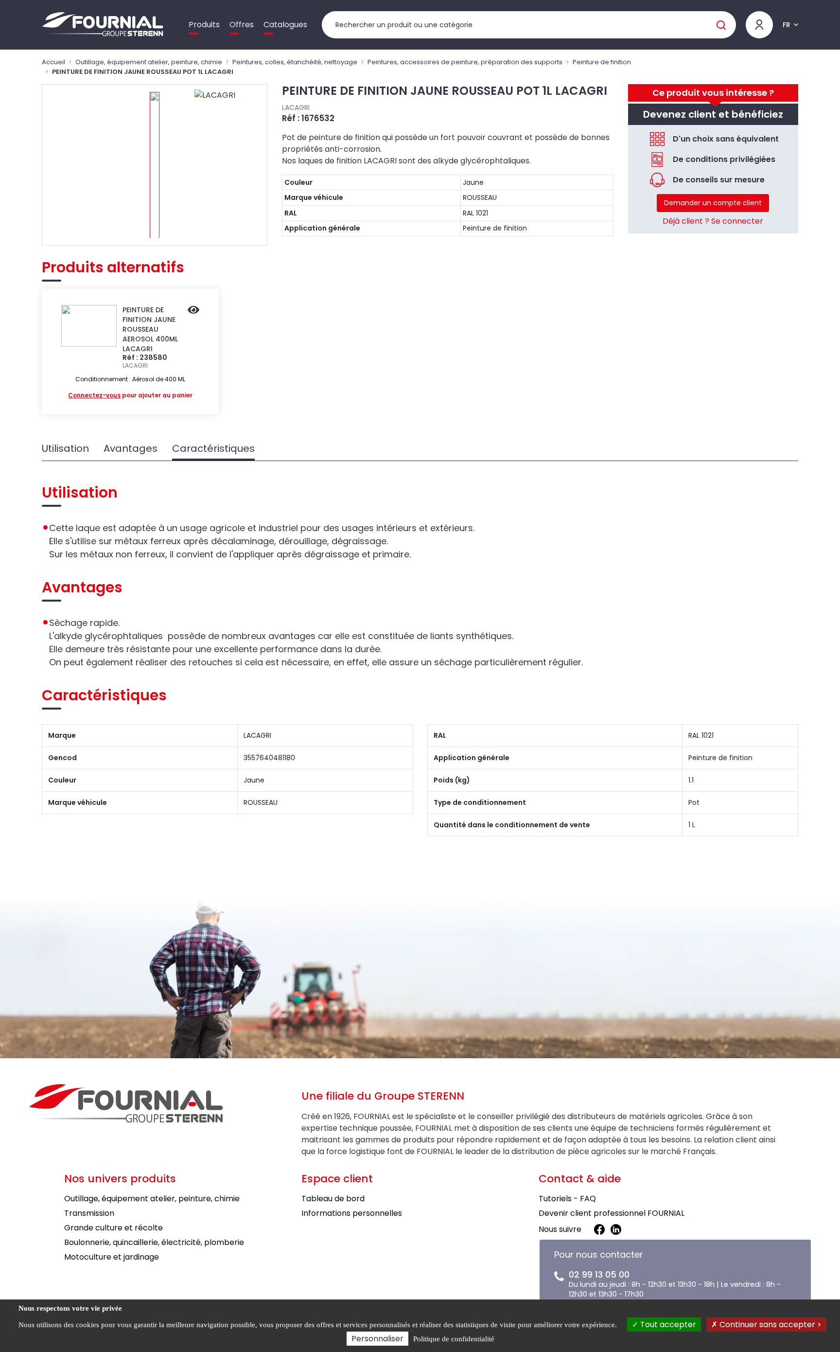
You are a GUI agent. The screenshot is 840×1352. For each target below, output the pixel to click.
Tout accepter (667, 1324)
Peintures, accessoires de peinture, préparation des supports (465, 62)
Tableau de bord (333, 1198)
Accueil (53, 62)
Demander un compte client (713, 203)
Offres (241, 24)
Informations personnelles (351, 1213)
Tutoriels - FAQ (567, 1198)
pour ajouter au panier (130, 395)
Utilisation (65, 448)
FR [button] (786, 25)
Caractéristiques (213, 448)
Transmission (89, 1213)
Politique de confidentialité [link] (453, 1339)
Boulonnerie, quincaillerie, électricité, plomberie (154, 1242)
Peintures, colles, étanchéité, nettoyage (294, 62)
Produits (204, 24)
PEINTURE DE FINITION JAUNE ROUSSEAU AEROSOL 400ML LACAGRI (150, 329)
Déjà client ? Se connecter (713, 221)
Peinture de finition (602, 62)
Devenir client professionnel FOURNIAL (611, 1213)
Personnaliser (377, 1338)
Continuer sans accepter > (770, 1324)
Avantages (131, 448)
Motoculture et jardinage (111, 1257)
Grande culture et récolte (113, 1227)
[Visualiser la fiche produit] (193, 310)
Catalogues (285, 24)
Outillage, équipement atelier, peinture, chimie (148, 62)
